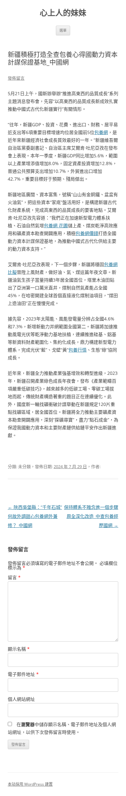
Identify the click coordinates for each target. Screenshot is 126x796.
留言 (14, 577)
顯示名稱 (19, 649)
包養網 (101, 132)
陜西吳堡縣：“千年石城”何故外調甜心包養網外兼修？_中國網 (35, 516)
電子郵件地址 (23, 674)
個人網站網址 (21, 699)
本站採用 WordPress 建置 (30, 784)
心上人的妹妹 (63, 13)
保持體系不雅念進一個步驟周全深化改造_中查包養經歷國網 (91, 516)
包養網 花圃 (56, 225)
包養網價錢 (87, 233)
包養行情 (77, 350)
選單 (63, 30)
